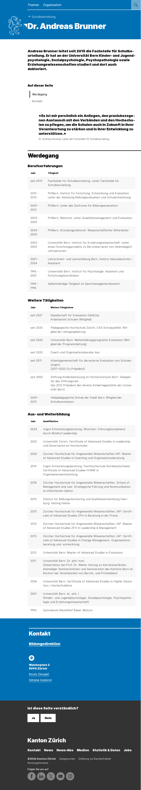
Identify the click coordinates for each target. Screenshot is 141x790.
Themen (33, 5)
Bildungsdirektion (44, 644)
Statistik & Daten (106, 750)
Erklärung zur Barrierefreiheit (95, 758)
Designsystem (67, 758)
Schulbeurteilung (44, 17)
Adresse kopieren (40, 680)
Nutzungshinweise (38, 762)
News (48, 750)
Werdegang (39, 94)
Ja (33, 718)
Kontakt (37, 101)
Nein (48, 718)
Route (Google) (39, 674)
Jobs (128, 750)
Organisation (52, 5)
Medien (83, 750)
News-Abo (65, 750)
